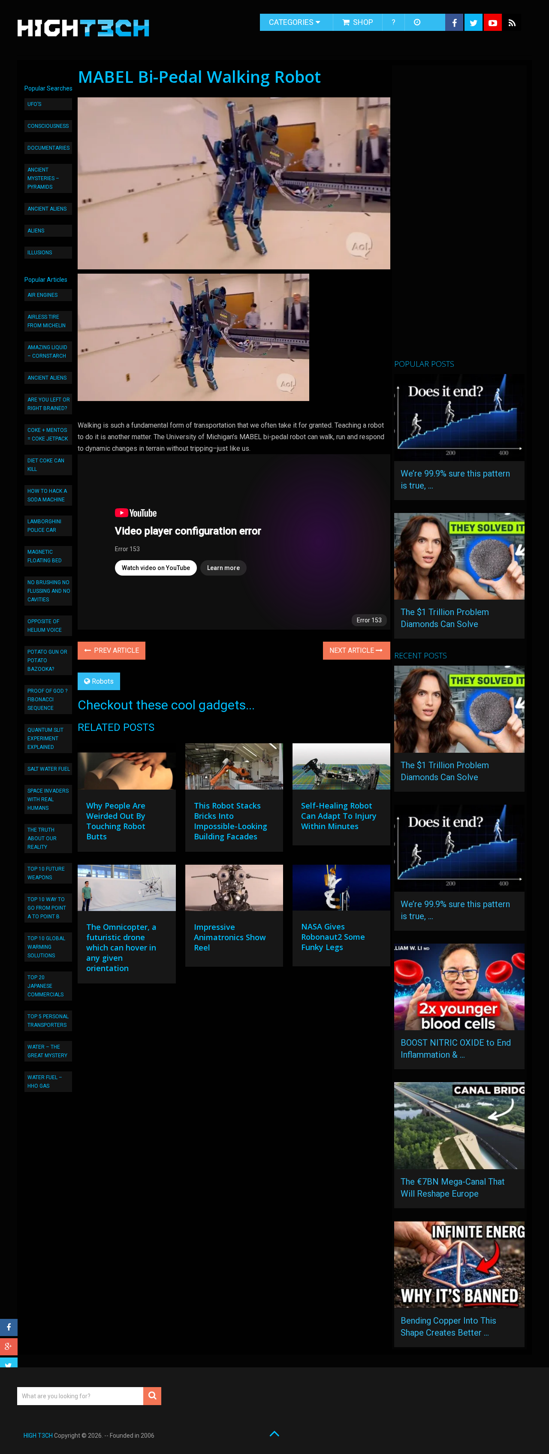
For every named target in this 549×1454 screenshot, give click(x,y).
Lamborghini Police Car (44, 526)
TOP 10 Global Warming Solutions (46, 947)
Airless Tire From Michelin (46, 321)
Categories (291, 22)
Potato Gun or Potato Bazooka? (47, 660)
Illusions (39, 253)
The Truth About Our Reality (42, 838)
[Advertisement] (458, 215)
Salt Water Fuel (48, 769)
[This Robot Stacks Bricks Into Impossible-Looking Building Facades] (234, 768)
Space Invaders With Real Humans (48, 799)
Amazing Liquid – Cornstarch (47, 351)
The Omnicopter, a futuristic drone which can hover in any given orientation (121, 947)
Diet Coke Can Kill (45, 465)
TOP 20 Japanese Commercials (45, 986)
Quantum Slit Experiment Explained (45, 738)
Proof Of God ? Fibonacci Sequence (47, 699)
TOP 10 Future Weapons (46, 873)
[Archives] (418, 22)
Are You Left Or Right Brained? (48, 404)
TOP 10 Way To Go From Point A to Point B (46, 908)
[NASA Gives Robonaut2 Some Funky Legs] (341, 890)
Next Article (352, 650)
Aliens (35, 231)
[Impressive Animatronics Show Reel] (234, 890)
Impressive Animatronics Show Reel (230, 937)
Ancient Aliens (46, 209)
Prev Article (115, 650)
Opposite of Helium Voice (44, 625)
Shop (362, 22)
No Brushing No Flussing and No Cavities (48, 591)
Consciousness (48, 126)
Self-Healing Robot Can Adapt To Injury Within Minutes (339, 815)
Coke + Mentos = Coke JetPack (47, 434)
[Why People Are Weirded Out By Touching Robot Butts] (126, 768)
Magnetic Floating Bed (44, 556)
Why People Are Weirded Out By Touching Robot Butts (115, 821)
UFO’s (34, 104)
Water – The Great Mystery (47, 1051)
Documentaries (48, 148)
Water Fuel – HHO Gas (44, 1081)
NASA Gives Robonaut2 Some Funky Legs (333, 936)
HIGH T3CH (38, 1435)
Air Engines (42, 295)
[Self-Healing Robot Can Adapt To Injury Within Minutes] (341, 768)
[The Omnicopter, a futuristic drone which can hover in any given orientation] (126, 890)
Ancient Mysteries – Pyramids (43, 178)
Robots (103, 681)
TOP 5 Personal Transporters (48, 1021)
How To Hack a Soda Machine (47, 495)
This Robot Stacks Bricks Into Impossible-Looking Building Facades (230, 821)
